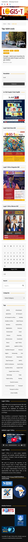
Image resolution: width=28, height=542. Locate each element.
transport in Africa (14, 389)
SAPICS (20, 360)
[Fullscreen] (24, 445)
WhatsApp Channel (13, 2)
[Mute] (22, 445)
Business (8, 324)
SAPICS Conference (9, 364)
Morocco (20, 349)
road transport (9, 360)
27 (14, 263)
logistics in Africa (18, 346)
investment (19, 339)
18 (8, 259)
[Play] (4, 445)
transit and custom (9, 385)
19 (11, 259)
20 (14, 259)
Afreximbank (19, 310)
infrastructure (9, 339)
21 (17, 259)
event (20, 331)
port (22, 353)
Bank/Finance (20, 321)
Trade (20, 375)
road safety (19, 357)
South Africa (20, 364)
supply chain (20, 367)
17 (4, 259)
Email (4, 77)
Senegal (16, 50)
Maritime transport (9, 349)
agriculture (8, 313)
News (12, 50)
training (20, 378)
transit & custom (14, 382)
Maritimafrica (5, 2)
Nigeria (6, 353)
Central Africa (19, 324)
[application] (14, 440)
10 (4, 256)
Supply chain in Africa (14, 371)
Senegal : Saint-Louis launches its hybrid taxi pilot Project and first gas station (14, 58)
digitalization (9, 328)
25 (8, 263)
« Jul (4, 274)
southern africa (9, 367)
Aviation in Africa (9, 321)
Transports (6, 53)
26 (11, 263)
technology (9, 375)
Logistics (8, 346)
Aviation (21, 317)
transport (20, 385)
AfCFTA (8, 310)
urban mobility (14, 393)
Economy (20, 328)
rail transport (9, 357)
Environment (9, 331)
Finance (8, 335)
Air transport (19, 313)
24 (4, 263)
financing (19, 335)
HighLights (6, 50)
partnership (14, 353)
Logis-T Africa (18, 342)
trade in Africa (9, 378)
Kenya (7, 342)
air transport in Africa (10, 317)
